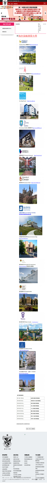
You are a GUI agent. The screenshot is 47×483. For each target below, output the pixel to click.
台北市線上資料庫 (17, 474)
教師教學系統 (16, 463)
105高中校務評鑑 (6, 459)
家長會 (25, 461)
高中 (12, 3)
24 (33, 21)
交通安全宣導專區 (6, 473)
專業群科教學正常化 (6, 28)
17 (24, 21)
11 (17, 21)
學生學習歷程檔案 (17, 470)
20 (28, 21)
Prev (2, 13)
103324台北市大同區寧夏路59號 (24, 477)
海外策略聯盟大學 (27, 36)
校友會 (25, 463)
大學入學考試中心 (39, 464)
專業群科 (16, 3)
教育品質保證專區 (6, 461)
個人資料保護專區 (6, 475)
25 (34, 21)
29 (39, 21)
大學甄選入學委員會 (39, 462)
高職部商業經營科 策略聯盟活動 (23, 423)
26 (35, 21)
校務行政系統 (16, 459)
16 (23, 21)
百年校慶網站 (5, 457)
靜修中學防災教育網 (6, 471)
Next (45, 13)
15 (22, 21)
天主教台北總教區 (28, 457)
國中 (9, 3)
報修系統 (15, 472)
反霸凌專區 (4, 469)
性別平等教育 (5, 467)
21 (29, 21)
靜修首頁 (4, 31)
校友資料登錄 (27, 465)
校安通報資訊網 (5, 465)
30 (40, 21)
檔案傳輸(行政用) (17, 476)
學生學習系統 (16, 468)
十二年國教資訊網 (39, 457)
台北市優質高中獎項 (6, 463)
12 (18, 21)
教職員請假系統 (16, 461)
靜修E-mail (15, 457)
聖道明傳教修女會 (28, 459)
